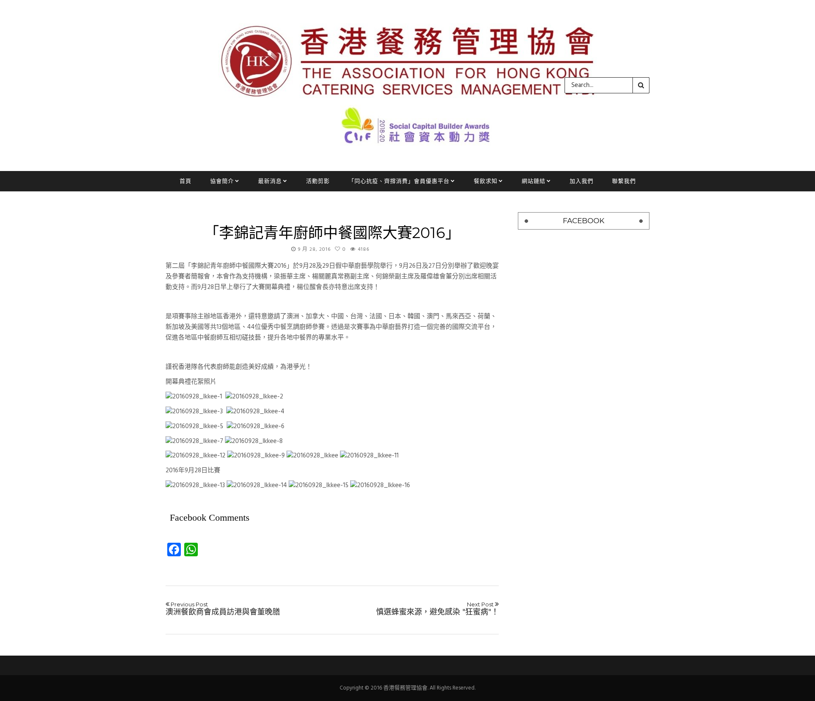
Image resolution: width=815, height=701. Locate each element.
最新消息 (270, 181)
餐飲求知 (485, 181)
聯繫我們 (624, 181)
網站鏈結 (533, 181)
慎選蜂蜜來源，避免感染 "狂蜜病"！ (437, 609)
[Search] (640, 85)
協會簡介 (222, 181)
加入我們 (581, 181)
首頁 (185, 181)
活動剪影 (318, 181)
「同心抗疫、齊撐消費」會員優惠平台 (399, 181)
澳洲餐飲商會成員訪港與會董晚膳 (223, 609)
